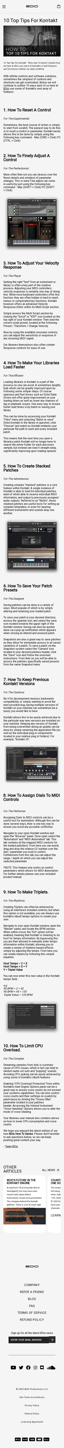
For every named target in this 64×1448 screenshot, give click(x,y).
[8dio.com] (32, 6)
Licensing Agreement (32, 1422)
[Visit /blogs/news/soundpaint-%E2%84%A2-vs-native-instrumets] (24, 1204)
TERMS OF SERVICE (32, 1312)
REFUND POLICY (32, 1319)
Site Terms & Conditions (32, 1397)
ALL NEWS (48, 1170)
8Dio (6, 88)
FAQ (32, 1306)
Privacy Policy (32, 1405)
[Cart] (57, 6)
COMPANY (32, 1285)
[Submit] (52, 1339)
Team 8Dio (11, 1146)
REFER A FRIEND (32, 1292)
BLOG (32, 1299)
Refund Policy (32, 1414)
